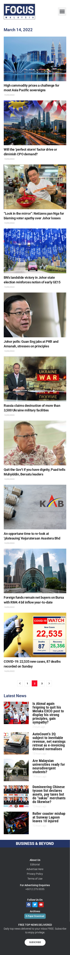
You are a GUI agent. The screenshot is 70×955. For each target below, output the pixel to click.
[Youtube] (41, 904)
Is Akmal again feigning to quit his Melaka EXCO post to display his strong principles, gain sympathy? (48, 712)
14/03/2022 (9, 95)
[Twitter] (35, 904)
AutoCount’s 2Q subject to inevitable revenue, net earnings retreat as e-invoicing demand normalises (49, 741)
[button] (62, 11)
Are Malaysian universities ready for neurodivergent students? (48, 766)
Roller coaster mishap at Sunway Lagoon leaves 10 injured (48, 817)
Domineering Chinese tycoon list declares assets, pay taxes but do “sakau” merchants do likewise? (49, 794)
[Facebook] (28, 904)
